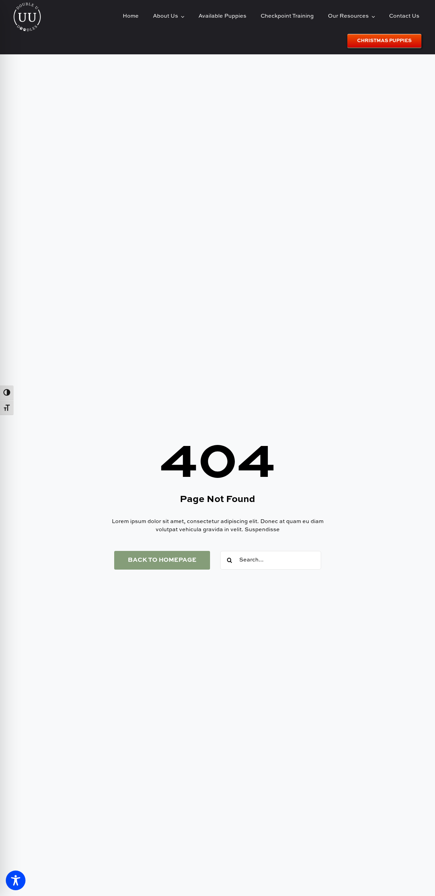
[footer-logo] (27, 4)
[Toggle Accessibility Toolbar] (15, 880)
